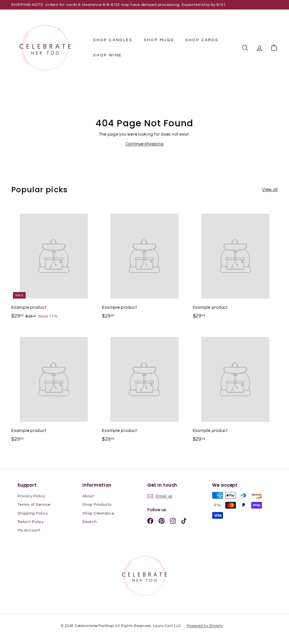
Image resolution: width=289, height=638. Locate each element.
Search (89, 522)
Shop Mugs (159, 40)
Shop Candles (113, 40)
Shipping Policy (32, 513)
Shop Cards (201, 40)
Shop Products (97, 505)
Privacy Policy (31, 496)
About (88, 496)
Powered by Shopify (205, 626)
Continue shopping (145, 144)
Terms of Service (34, 505)
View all (270, 189)
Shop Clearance (98, 513)
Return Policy (30, 522)
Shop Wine (107, 55)
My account (29, 530)
